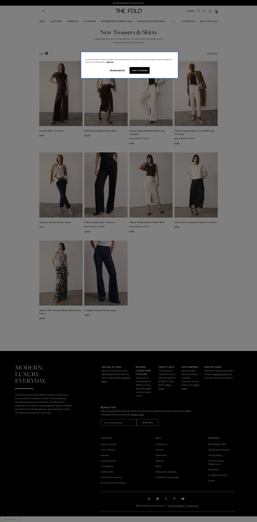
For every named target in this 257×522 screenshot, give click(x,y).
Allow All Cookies (139, 70)
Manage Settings (117, 70)
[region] (129, 65)
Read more (109, 62)
